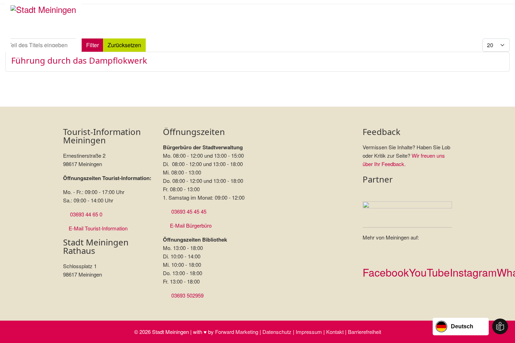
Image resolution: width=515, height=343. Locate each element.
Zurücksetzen (124, 45)
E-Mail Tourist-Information (98, 228)
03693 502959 (187, 295)
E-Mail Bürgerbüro (191, 225)
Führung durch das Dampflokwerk (79, 60)
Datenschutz (276, 331)
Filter (92, 45)
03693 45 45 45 (188, 211)
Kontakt (335, 331)
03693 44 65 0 (86, 214)
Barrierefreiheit (364, 331)
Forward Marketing (236, 331)
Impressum (309, 331)
